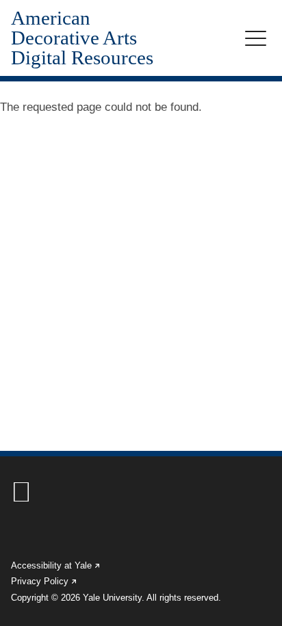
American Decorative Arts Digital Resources (82, 38)
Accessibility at (56, 565)
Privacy (44, 581)
